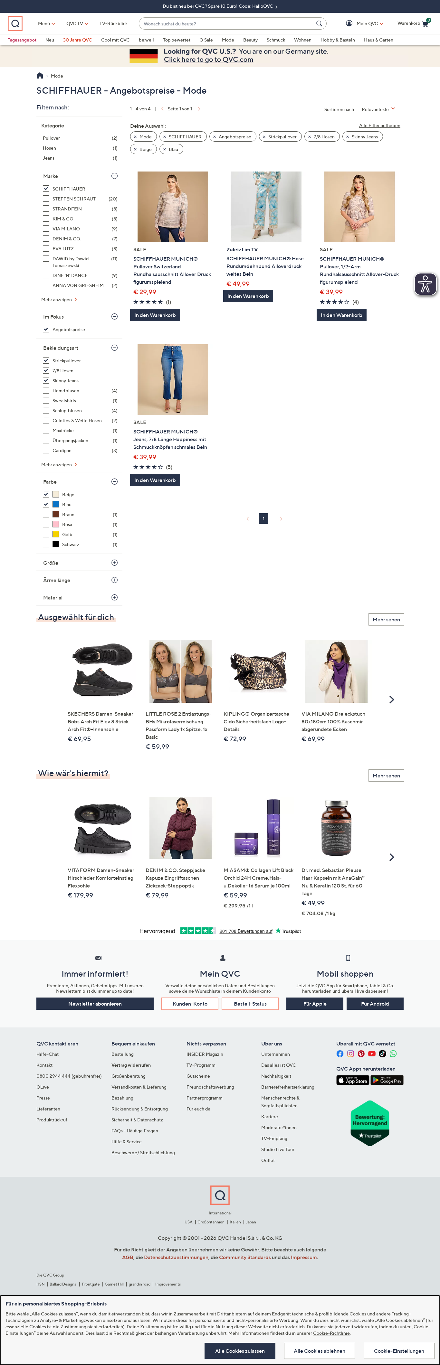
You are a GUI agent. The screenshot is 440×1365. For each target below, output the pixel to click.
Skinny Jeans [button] (364, 136)
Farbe (50, 481)
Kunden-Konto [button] (190, 1003)
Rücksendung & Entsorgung (139, 1108)
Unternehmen (275, 1054)
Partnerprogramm (205, 1097)
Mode (228, 39)
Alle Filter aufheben (379, 125)
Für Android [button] (375, 1003)
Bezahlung (122, 1097)
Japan (251, 1222)
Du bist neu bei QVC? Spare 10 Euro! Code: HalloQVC (218, 6)
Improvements (168, 1284)
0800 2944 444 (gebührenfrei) (69, 1076)
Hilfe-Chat (47, 1054)
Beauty (250, 39)
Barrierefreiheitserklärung (287, 1087)
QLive (42, 1087)
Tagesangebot (22, 39)
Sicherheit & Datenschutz (137, 1119)
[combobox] (226, 24)
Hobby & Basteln (337, 39)
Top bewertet (176, 39)
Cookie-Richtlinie (331, 1333)
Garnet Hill (114, 1284)
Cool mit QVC (115, 39)
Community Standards (245, 1257)
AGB (127, 1257)
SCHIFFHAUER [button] (185, 136)
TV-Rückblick (114, 23)
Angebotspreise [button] (234, 136)
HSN (40, 1284)
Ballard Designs (63, 1284)
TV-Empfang (274, 1138)
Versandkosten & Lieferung (139, 1087)
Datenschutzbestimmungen (176, 1257)
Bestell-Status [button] (250, 1003)
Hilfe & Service (126, 1141)
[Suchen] (320, 23)
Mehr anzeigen (57, 299)
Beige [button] (145, 149)
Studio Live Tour (277, 1149)
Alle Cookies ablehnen (319, 1351)
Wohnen (302, 39)
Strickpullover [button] (282, 136)
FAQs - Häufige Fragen (134, 1130)
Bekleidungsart (60, 348)
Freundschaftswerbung (210, 1087)
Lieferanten (48, 1108)
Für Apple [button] (315, 1003)
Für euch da (198, 1108)
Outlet (268, 1160)
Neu (49, 39)
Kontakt (44, 1065)
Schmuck (276, 39)
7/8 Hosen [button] (324, 136)
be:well (146, 39)
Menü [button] (44, 23)
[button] (358, 23)
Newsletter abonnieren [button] (95, 1003)
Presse (43, 1097)
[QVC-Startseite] (40, 76)
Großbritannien (211, 1222)
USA (189, 1222)
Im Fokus (53, 316)
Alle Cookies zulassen (240, 1351)
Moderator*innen (279, 1127)
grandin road (139, 1284)
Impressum (304, 1257)
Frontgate (91, 1284)
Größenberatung (128, 1076)
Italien (235, 1222)
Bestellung (122, 1054)
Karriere (269, 1116)
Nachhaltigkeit (276, 1076)
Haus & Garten (378, 39)
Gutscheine (198, 1076)
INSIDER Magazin (205, 1054)
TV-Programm (201, 1065)
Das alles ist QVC (278, 1065)
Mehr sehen (386, 619)
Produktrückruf (51, 1119)
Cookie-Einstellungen (399, 1351)
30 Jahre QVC (77, 39)
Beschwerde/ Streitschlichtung (143, 1152)
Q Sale (206, 39)
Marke (50, 176)
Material (52, 597)
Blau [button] (173, 149)
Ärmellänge (56, 580)
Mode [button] (145, 136)
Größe (50, 563)
